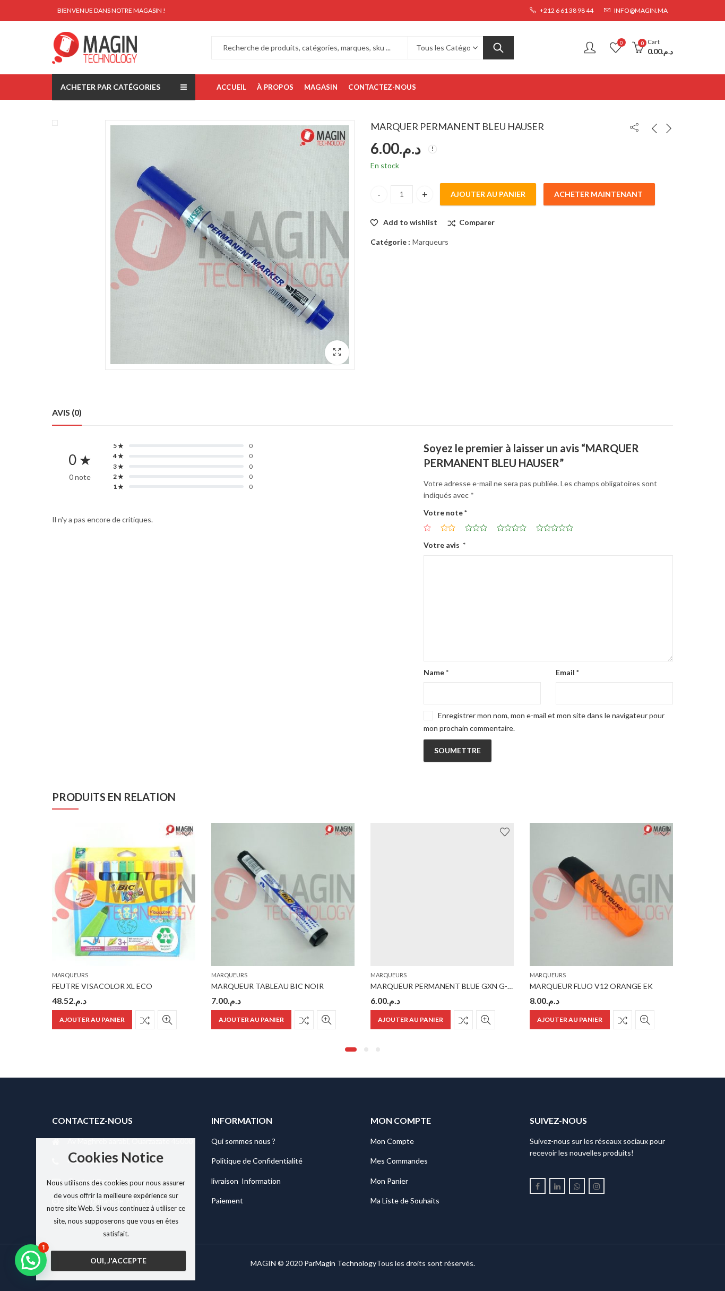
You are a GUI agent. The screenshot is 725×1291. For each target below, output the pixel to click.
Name (436, 672)
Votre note (445, 512)
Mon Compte (392, 1141)
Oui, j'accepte (118, 1260)
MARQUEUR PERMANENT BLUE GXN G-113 (445, 986)
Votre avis (444, 544)
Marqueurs (430, 241)
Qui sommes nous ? (243, 1141)
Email (567, 672)
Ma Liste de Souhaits (404, 1200)
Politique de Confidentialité (257, 1160)
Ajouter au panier (488, 194)
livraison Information (246, 1180)
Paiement (227, 1200)
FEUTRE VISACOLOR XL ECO (102, 986)
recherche (498, 47)
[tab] (67, 412)
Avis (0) (67, 412)
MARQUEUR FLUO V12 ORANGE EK (591, 986)
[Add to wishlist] (186, 832)
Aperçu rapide (167, 1019)
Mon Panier (389, 1180)
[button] (350, 1049)
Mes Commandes (399, 1160)
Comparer (477, 222)
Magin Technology (345, 1263)
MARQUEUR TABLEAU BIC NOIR (267, 986)
